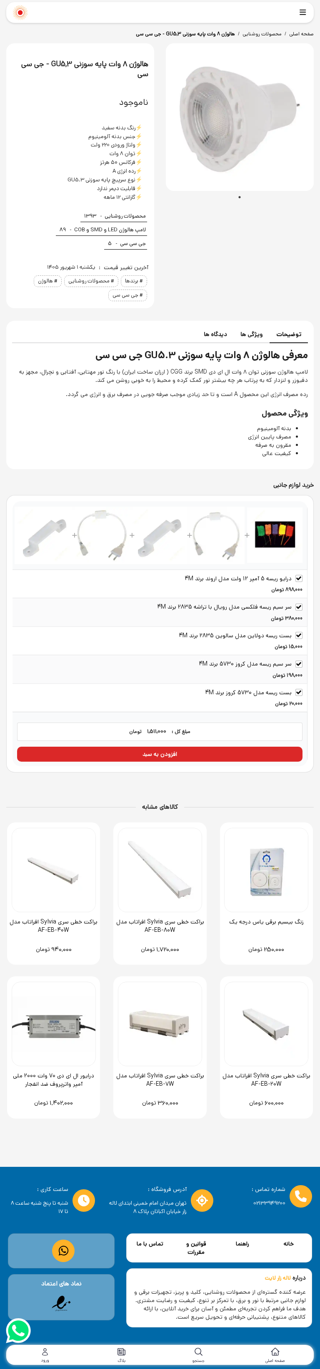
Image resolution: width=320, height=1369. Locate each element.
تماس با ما (150, 1244)
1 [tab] (239, 197)
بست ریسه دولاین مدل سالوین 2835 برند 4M (235, 635)
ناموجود (133, 102)
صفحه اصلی (301, 33)
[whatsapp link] (63, 1250)
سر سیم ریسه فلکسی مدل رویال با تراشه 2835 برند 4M (224, 607)
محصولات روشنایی (262, 33)
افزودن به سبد (159, 754)
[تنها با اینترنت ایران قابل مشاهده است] (61, 1303)
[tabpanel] (240, 117)
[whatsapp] (18, 1332)
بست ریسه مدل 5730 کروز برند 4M (248, 692)
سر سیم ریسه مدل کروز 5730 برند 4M (245, 664)
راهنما (242, 1244)
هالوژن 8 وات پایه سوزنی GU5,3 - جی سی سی (185, 33)
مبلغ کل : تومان (159, 731)
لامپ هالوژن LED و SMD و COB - (103, 230)
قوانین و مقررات (196, 1248)
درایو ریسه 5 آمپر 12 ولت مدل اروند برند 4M (238, 578)
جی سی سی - (127, 244)
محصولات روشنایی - (115, 216)
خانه (289, 1244)
